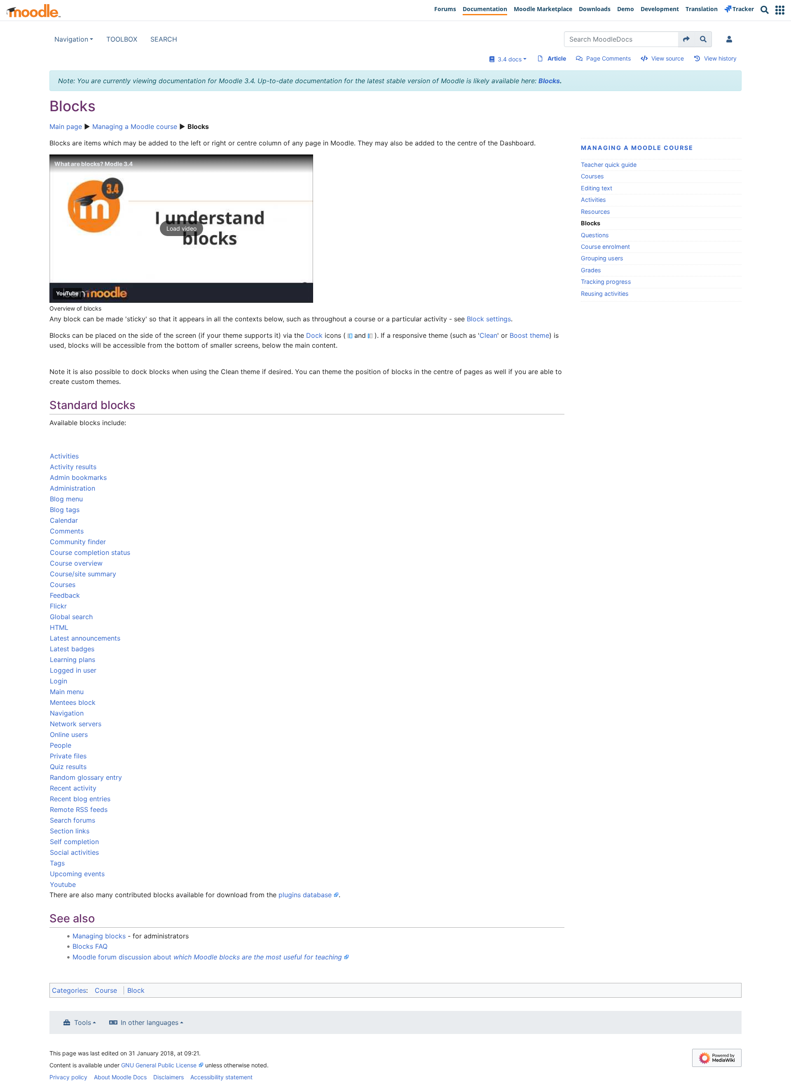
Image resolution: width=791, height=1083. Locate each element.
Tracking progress (606, 281)
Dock (314, 335)
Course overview (76, 563)
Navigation (71, 39)
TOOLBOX (121, 39)
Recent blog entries (80, 799)
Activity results (73, 467)
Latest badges (72, 649)
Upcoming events (77, 874)
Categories (69, 990)
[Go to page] (686, 39)
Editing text (596, 188)
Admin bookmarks (78, 477)
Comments (67, 531)
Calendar (64, 520)
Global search (71, 617)
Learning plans (72, 659)
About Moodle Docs (120, 1077)
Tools (82, 1022)
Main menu (67, 692)
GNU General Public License (159, 1065)
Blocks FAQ (90, 946)
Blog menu (66, 499)
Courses (592, 176)
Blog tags (65, 509)
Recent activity (73, 788)
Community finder (78, 542)
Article (557, 58)
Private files (68, 756)
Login (58, 681)
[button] (780, 10)
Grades (591, 270)
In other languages (149, 1022)
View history (720, 58)
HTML (59, 627)
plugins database (305, 895)
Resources (595, 211)
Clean (488, 335)
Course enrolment (605, 246)
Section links (69, 831)
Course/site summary (83, 574)
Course (106, 990)
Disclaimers (168, 1077)
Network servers (75, 724)
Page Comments (608, 58)
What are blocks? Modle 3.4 (93, 163)
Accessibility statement (221, 1077)
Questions (595, 235)
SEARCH (163, 39)
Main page (65, 126)
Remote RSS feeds (79, 809)
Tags (57, 863)
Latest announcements (85, 638)
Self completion (74, 841)
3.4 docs (508, 59)
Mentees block (73, 702)
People (60, 745)
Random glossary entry (86, 777)
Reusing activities (605, 293)
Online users (69, 734)
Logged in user (73, 670)
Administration (72, 488)
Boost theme (529, 335)
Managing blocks (99, 936)
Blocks (549, 81)
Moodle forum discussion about (207, 957)
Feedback (65, 595)
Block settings (489, 319)
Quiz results (68, 767)
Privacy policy (68, 1077)
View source (667, 58)
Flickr (58, 606)
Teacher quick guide (609, 164)
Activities (593, 199)
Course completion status (90, 552)
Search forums (72, 820)
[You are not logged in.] (731, 39)
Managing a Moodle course (134, 126)
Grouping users (602, 258)
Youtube (63, 884)
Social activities (74, 852)
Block (136, 990)
